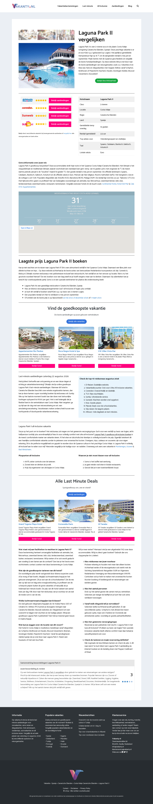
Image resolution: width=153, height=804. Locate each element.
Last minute (88, 6)
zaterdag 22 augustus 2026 (30, 736)
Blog (130, 6)
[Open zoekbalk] (137, 6)
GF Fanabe (102, 524)
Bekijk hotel (37, 366)
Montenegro (121, 446)
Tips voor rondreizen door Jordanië (91, 735)
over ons (133, 730)
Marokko (64, 738)
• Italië (62, 741)
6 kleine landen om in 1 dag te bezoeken (90, 727)
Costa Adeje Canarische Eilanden (85, 783)
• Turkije (48, 741)
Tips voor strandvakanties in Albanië (92, 731)
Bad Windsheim (25, 449)
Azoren (129, 446)
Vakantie (47, 783)
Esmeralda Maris (65, 524)
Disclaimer (74, 788)
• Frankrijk (48, 746)
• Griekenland (50, 738)
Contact (65, 788)
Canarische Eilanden (65, 783)
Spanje (54, 783)
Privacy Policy (85, 788)
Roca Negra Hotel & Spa (69, 351)
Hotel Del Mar (122, 184)
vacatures (129, 733)
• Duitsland (64, 746)
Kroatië (63, 744)
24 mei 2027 (68, 298)
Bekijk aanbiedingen (60, 100)
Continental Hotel (109, 184)
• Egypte (63, 736)
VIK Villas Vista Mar (106, 351)
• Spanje (48, 736)
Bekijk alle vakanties (76, 321)
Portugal (49, 744)
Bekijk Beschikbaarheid (106, 80)
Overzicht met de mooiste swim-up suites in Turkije (92, 721)
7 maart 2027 (96, 298)
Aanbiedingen (118, 6)
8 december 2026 (81, 298)
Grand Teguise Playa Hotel (30, 524)
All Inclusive (102, 6)
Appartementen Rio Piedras (31, 351)
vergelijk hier (68, 133)
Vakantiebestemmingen (67, 6)
